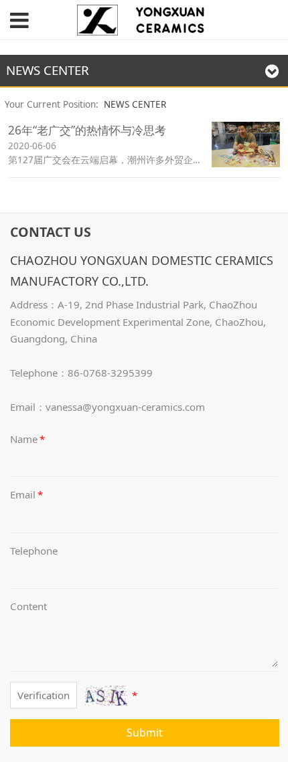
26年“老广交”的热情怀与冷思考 (87, 130)
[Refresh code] (106, 696)
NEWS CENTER (135, 104)
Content (28, 606)
